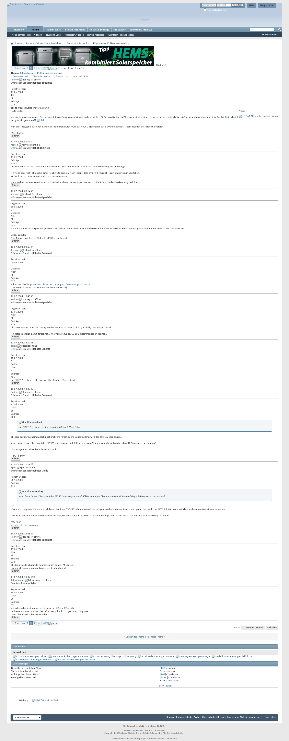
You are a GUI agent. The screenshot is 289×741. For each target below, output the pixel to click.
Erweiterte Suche (270, 34)
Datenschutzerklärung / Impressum (220, 717)
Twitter (43, 656)
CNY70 (37, 166)
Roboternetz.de (184, 717)
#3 (32, 191)
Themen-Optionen (21, 76)
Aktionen (38, 35)
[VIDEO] (164, 677)
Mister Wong (129, 656)
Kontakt (171, 717)
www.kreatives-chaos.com (24, 525)
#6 (32, 342)
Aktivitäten (113, 35)
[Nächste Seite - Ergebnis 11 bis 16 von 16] (38, 68)
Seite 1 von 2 (21, 68)
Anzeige (59, 76)
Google (206, 656)
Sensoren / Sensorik (77, 43)
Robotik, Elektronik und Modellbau (44, 43)
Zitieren (15, 136)
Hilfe (251, 5)
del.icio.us (247, 656)
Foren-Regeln (165, 686)
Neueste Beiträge (99, 29)
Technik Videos (127, 35)
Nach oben (272, 628)
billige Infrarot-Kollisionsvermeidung (41, 73)
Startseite (19, 29)
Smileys (164, 671)
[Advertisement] (53, 1)
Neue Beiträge (18, 35)
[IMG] (163, 674)
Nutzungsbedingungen (251, 717)
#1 (87, 76)
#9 (32, 533)
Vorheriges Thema (135, 637)
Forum (35, 29)
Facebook (83, 656)
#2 (32, 141)
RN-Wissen (119, 29)
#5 (32, 296)
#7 (32, 389)
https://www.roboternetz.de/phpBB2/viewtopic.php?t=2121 (58, 284)
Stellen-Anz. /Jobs (75, 29)
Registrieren (267, 5)
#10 (33, 577)
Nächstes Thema (155, 637)
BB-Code (164, 668)
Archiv (197, 717)
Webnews (48, 659)
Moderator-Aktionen (74, 35)
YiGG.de (170, 656)
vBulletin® (139, 731)
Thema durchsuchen (42, 76)
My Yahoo (90, 659)
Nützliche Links (53, 35)
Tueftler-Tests (53, 29)
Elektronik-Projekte (141, 29)
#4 (32, 247)
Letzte (45, 67)
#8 (32, 464)
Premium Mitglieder (95, 35)
